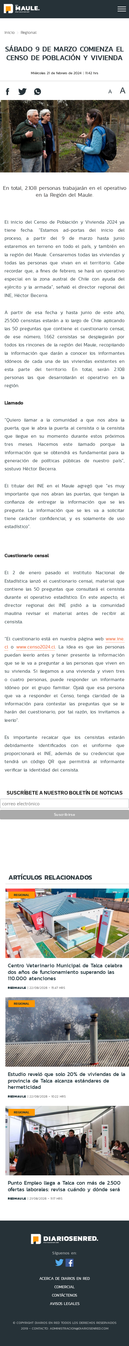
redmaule (17, 987)
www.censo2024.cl (35, 646)
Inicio (9, 32)
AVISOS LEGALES (65, 1303)
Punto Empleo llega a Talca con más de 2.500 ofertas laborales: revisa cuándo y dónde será (64, 1186)
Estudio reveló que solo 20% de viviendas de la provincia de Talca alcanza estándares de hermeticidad (66, 1080)
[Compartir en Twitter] (22, 94)
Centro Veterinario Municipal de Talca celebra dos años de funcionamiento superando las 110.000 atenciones (65, 972)
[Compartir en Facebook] (7, 94)
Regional (29, 32)
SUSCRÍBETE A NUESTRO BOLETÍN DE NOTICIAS (65, 792)
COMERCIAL (64, 1287)
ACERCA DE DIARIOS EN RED (64, 1278)
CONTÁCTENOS (64, 1295)
